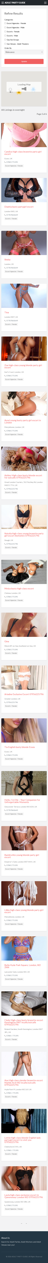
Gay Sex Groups (12, 40)
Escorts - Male (12, 36)
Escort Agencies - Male (15, 27)
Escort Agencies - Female (16, 23)
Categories (8, 20)
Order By (8, 48)
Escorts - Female (12, 31)
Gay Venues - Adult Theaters (17, 44)
